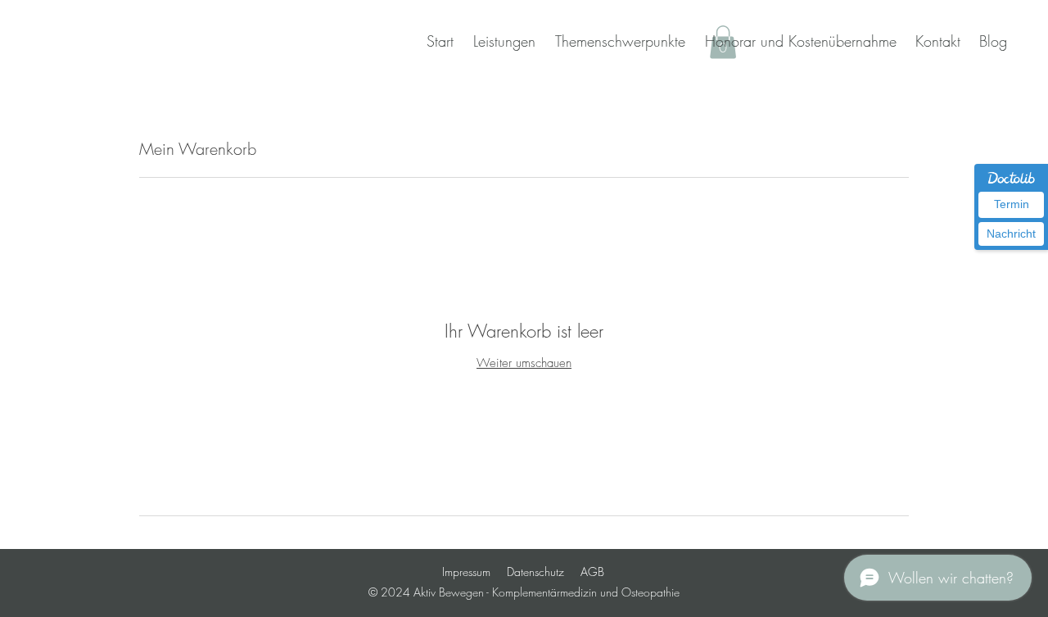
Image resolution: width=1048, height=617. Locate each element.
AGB (592, 571)
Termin (1011, 204)
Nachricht (1011, 233)
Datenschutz (535, 571)
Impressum (466, 571)
